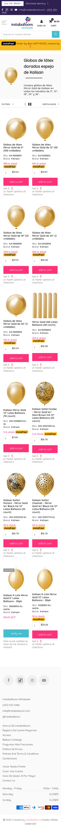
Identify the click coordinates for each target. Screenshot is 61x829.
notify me (16, 633)
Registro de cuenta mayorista (20, 730)
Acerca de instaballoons (16, 725)
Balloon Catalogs (12, 739)
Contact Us (9, 780)
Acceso (7, 735)
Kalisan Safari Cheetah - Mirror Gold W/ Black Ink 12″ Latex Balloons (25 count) (45, 506)
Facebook (8, 680)
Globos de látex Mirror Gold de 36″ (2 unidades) (15, 323)
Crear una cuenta (13, 771)
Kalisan (15, 158)
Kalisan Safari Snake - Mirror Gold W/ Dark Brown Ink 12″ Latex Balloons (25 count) (44, 415)
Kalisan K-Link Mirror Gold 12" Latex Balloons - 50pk (44, 597)
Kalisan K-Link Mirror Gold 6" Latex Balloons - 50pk (15, 598)
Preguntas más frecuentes (18, 744)
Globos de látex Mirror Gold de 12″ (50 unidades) (45, 147)
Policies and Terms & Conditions (21, 753)
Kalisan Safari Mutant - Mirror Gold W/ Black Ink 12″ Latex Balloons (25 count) (15, 506)
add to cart (16, 181)
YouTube (44, 680)
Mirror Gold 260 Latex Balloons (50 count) (45, 323)
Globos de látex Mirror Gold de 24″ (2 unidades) (44, 235)
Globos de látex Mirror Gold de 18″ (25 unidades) (16, 235)
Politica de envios (13, 749)
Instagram (32, 680)
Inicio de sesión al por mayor (19, 775)
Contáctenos (10, 758)
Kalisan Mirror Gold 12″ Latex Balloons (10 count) (14, 413)
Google (7, 9)
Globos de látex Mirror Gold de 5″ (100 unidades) (13, 147)
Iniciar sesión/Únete (14, 766)
